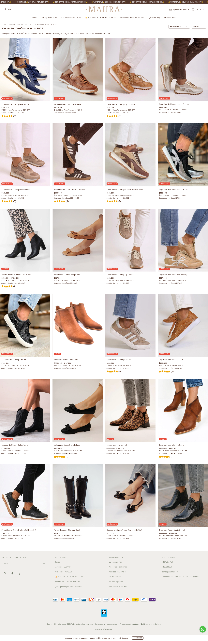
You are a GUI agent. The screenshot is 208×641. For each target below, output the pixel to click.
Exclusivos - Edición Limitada (132, 18)
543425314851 (168, 562)
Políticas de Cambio (117, 572)
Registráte (184, 9)
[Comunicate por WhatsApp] (203, 629)
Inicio (34, 18)
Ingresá (176, 9)
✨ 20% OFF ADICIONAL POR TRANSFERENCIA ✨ (78, 2)
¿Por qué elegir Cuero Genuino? (162, 18)
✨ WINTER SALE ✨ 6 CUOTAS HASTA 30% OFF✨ (39, 2)
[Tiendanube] (104, 630)
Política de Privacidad (118, 587)
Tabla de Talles (115, 577)
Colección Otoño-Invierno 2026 (19, 24)
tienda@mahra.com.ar (171, 572)
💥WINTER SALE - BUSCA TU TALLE (99, 18)
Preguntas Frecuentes (118, 567)
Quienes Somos (115, 562)
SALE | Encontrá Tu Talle (41, 24)
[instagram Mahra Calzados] (4, 573)
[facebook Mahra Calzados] (12, 573)
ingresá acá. (134, 624)
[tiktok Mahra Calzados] (19, 573)
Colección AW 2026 (70, 18)
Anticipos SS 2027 (49, 18)
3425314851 (167, 567)
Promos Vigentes (116, 582)
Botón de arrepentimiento (151, 624)
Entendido (138, 638)
